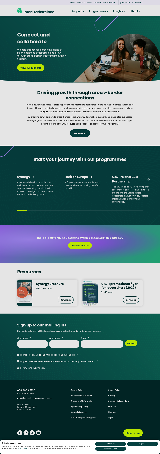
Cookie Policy (22, 448)
